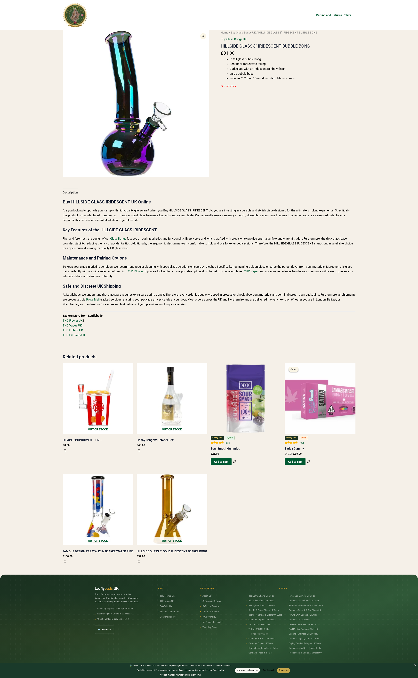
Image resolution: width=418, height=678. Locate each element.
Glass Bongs (118, 238)
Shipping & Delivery (211, 601)
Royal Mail (93, 299)
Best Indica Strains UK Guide (261, 600)
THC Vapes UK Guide (258, 633)
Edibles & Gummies (169, 611)
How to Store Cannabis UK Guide (263, 647)
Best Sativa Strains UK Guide (261, 595)
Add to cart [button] (221, 461)
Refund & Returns (210, 606)
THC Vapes (251, 271)
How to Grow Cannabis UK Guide (304, 614)
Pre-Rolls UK (166, 606)
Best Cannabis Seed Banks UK (302, 624)
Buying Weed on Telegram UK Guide (305, 643)
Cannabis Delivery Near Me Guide (304, 600)
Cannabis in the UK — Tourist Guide (305, 647)
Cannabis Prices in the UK (260, 652)
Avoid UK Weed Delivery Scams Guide (306, 605)
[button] (203, 36)
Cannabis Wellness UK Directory (303, 633)
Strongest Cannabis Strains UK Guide (265, 614)
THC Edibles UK (73, 330)
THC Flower (135, 271)
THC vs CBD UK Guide (259, 629)
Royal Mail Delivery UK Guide (302, 595)
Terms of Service (210, 611)
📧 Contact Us (104, 629)
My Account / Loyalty (212, 621)
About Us (206, 595)
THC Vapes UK (72, 325)
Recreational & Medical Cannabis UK (305, 652)
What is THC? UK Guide (259, 624)
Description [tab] (70, 192)
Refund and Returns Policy (333, 15)
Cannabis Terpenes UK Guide (262, 619)
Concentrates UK (168, 616)
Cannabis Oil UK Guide (299, 619)
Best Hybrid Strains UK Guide (262, 605)
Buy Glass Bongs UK (243, 32)
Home (224, 32)
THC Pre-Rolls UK (74, 335)
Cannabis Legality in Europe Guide (304, 638)
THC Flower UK (72, 320)
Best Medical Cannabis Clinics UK (304, 629)
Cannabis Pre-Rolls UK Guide (262, 638)
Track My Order (209, 627)
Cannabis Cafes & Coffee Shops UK (305, 610)
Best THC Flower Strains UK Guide (264, 610)
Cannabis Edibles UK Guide (261, 643)
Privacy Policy (209, 616)
